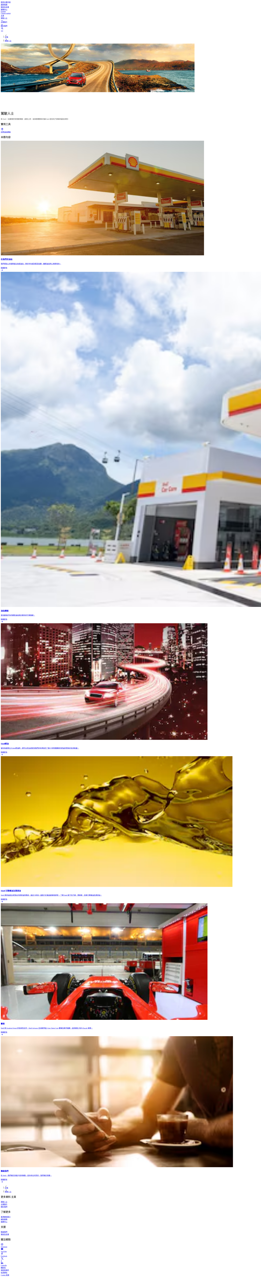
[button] (130, 19)
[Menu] (130, 31)
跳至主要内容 (6, 2)
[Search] (130, 28)
